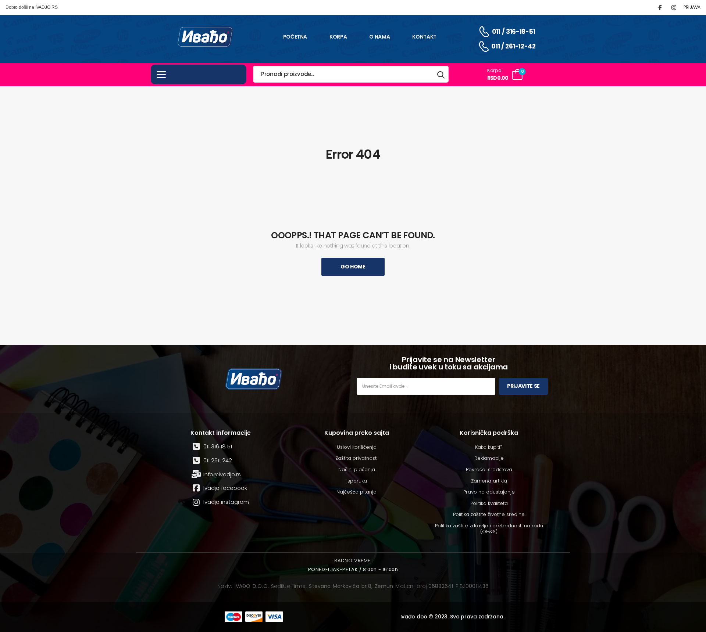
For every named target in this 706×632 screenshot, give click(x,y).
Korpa (338, 36)
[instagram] (673, 7)
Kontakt (424, 36)
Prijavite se (523, 386)
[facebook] (660, 7)
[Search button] (441, 74)
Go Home (353, 266)
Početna (295, 36)
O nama (379, 36)
